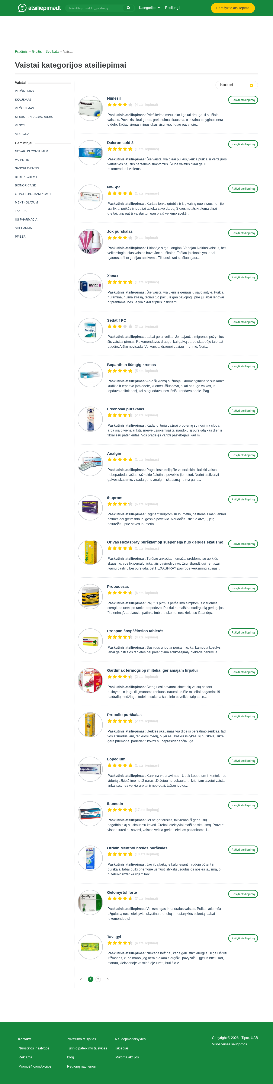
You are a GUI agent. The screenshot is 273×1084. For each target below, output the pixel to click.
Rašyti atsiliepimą (243, 100)
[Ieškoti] (128, 8)
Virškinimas (24, 108)
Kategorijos (148, 8)
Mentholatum (26, 202)
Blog (70, 1057)
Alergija (22, 133)
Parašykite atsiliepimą (233, 8)
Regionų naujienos (81, 1066)
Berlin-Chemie (26, 177)
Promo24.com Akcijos (35, 1066)
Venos (20, 125)
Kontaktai (25, 1039)
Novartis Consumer (31, 151)
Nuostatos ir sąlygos (34, 1048)
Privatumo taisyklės (81, 1039)
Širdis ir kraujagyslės (34, 116)
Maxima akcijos (127, 1057)
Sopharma (23, 228)
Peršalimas (24, 91)
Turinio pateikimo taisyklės (87, 1048)
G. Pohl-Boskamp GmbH (33, 194)
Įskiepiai (121, 1048)
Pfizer (20, 236)
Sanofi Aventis (27, 168)
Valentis (22, 159)
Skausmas (23, 99)
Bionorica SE (25, 185)
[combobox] (236, 85)
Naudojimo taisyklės (130, 1039)
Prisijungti (172, 8)
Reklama (25, 1057)
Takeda (20, 211)
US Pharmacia (26, 219)
